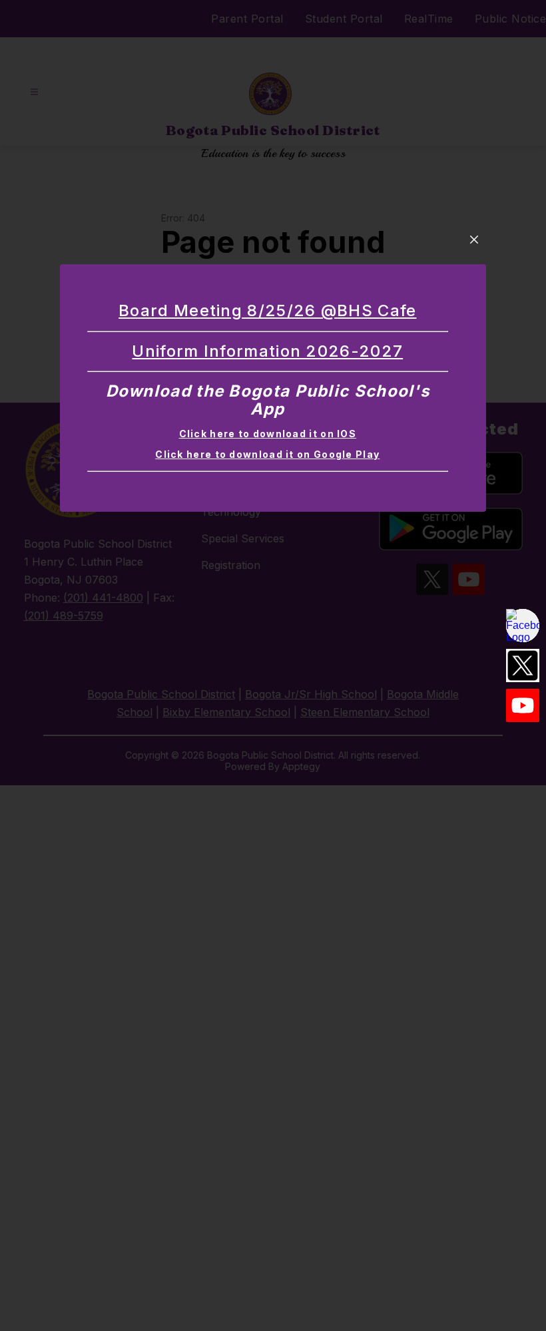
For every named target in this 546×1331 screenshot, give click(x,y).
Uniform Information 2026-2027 (267, 351)
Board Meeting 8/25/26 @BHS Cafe (267, 310)
